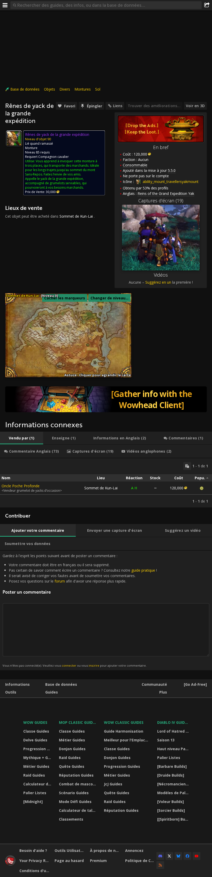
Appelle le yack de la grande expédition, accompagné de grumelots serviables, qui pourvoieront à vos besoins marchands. (56, 183)
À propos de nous (105, 850)
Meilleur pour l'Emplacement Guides (127, 740)
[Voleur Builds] (170, 801)
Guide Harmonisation (123, 731)
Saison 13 (166, 740)
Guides (51, 692)
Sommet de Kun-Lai (76, 216)
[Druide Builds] (170, 775)
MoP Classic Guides (78, 722)
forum (60, 581)
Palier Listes (34, 792)
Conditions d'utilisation (35, 870)
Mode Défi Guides (75, 801)
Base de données (25, 89)
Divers (64, 89)
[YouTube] (196, 856)
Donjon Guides (72, 748)
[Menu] (5, 5)
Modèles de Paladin (173, 792)
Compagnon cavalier (53, 156)
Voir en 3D (195, 105)
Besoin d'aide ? (33, 850)
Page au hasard (69, 860)
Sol (97, 89)
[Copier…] (187, 466)
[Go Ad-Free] (195, 684)
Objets (49, 89)
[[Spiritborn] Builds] (173, 819)
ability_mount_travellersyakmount (170, 181)
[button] (87, 345)
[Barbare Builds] (172, 766)
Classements (71, 819)
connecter (69, 665)
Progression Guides (37, 748)
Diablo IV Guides (173, 722)
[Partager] (207, 5)
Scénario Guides (74, 792)
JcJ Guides (113, 784)
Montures (82, 89)
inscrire (94, 665)
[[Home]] (10, 864)
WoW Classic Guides (123, 722)
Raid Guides (34, 775)
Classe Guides (36, 731)
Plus (163, 692)
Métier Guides (36, 766)
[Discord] (160, 856)
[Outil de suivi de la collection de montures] (106, 399)
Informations (17, 684)
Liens (117, 105)
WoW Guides (35, 722)
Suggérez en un (158, 282)
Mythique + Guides (37, 757)
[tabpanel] (106, 482)
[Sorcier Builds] (171, 810)
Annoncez (134, 850)
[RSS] (160, 865)
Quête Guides (71, 766)
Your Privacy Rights (35, 860)
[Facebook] (187, 856)
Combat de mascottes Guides (78, 784)
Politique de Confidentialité (140, 860)
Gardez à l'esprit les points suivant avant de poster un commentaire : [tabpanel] (80, 610)
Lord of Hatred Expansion (173, 731)
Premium (98, 860)
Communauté (154, 684)
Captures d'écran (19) (160, 200)
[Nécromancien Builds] (173, 784)
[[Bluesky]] (178, 856)
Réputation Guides (76, 775)
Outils (10, 692)
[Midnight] (33, 801)
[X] (169, 856)
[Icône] (14, 138)
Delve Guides (35, 740)
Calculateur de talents (37, 784)
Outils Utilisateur (70, 850)
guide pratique (143, 570)
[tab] (21, 438)
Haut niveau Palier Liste (173, 748)
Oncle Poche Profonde (21, 485)
